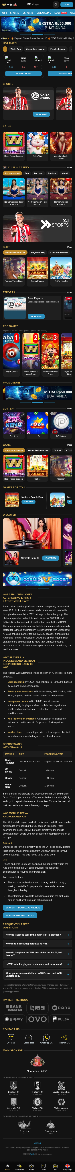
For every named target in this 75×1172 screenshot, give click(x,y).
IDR (29, 4)
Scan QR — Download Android (23, 908)
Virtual (65, 173)
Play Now (51, 558)
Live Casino (44, 13)
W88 (4, 13)
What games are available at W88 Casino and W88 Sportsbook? (34, 974)
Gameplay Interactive (15, 252)
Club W (57, 450)
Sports (14, 13)
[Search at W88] (56, 4)
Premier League (57, 49)
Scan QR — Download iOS (20, 915)
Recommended (12, 173)
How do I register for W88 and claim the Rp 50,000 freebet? (34, 954)
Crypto (35, 4)
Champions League (35, 49)
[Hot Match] (5, 49)
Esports (28, 13)
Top (27, 173)
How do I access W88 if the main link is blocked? (33, 934)
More (69, 167)
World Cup (16, 49)
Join (66, 4)
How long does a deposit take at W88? (27, 943)
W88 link (37, 1143)
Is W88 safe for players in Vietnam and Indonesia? (34, 964)
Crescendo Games (59, 252)
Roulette (52, 173)
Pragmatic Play (38, 252)
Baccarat (38, 173)
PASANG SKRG (23, 73)
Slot (60, 13)
